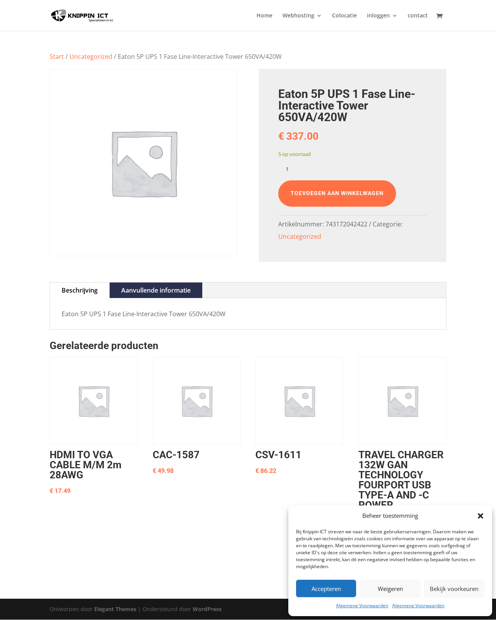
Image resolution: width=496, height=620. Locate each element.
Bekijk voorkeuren (454, 589)
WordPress (207, 609)
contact (418, 16)
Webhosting (298, 16)
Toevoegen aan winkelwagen (337, 193)
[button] (480, 516)
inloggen (378, 16)
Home (264, 16)
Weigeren (390, 589)
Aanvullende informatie (156, 290)
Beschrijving (80, 290)
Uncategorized (90, 56)
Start (57, 56)
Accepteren (326, 589)
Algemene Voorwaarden (362, 605)
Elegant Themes (115, 609)
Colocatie (344, 16)
